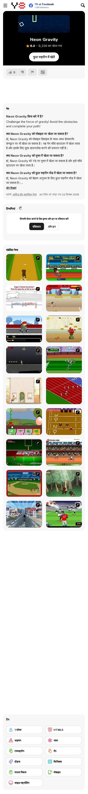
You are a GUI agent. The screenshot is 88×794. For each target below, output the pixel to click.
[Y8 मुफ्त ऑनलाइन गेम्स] (18, 5)
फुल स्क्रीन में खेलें (44, 57)
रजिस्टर (37, 226)
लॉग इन (52, 226)
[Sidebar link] (5, 5)
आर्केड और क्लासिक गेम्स (25, 194)
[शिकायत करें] (32, 72)
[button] (11, 188)
